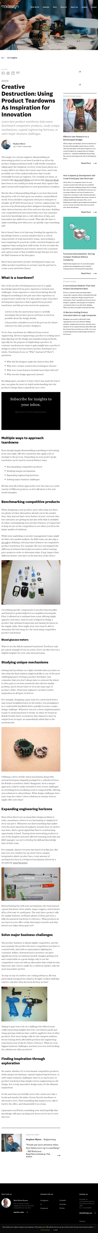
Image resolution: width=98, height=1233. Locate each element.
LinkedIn (62, 1200)
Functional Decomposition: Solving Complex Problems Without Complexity (79, 257)
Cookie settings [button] (45, 1230)
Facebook (44, 1208)
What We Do (35, 7)
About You (74, 7)
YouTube (62, 1204)
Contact (94, 7)
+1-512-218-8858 (86, 1208)
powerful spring (20, 862)
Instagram (44, 1200)
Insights (84, 7)
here (94, 1227)
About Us (63, 7)
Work (55, 7)
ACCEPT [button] (55, 1230)
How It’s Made (52, 179)
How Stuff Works (22, 179)
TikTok (62, 1208)
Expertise (46, 7)
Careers (82, 1221)
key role (5, 542)
